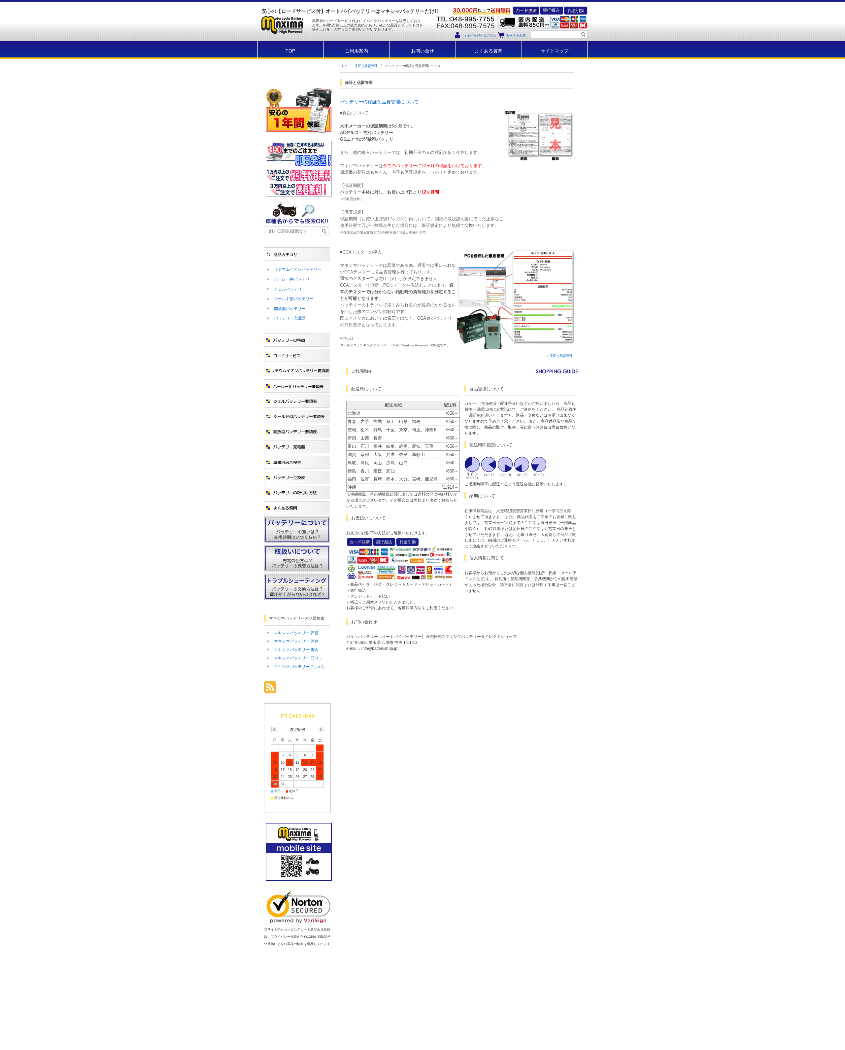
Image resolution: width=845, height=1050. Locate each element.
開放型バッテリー (290, 308)
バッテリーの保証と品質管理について (379, 101)
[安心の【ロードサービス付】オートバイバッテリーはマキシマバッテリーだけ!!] (282, 39)
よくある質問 (488, 51)
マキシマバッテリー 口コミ (298, 658)
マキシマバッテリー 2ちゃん (299, 666)
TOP (290, 51)
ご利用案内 (356, 51)
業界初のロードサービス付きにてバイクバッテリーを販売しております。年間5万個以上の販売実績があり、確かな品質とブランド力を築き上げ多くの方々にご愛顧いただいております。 (367, 25)
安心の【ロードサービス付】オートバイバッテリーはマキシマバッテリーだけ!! (349, 11)
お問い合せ (422, 51)
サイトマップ (554, 51)
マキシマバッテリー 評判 (296, 641)
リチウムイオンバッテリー (297, 269)
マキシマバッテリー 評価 (296, 633)
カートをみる (516, 35)
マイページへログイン (479, 35)
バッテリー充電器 (290, 318)
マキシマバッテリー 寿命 (296, 650)
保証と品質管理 (366, 66)
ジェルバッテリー (290, 289)
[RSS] (270, 690)
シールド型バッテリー (294, 299)
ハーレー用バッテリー (294, 279)
